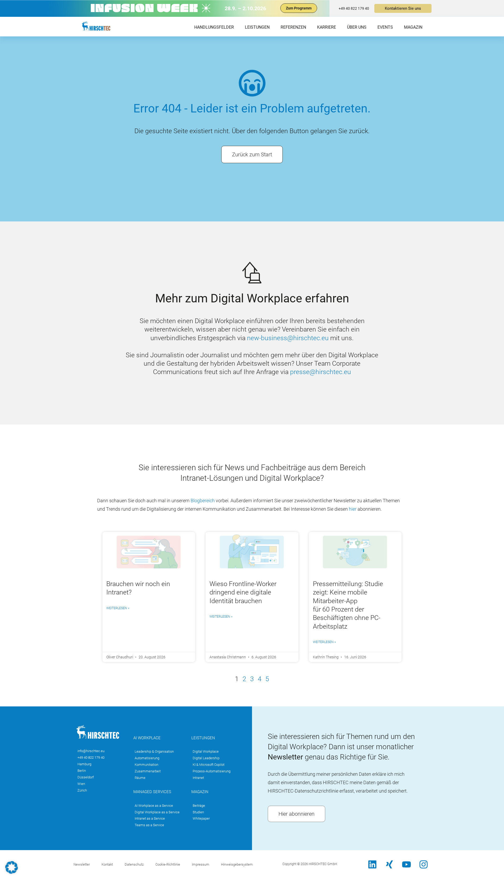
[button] (11, 867)
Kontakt (107, 864)
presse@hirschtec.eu (320, 372)
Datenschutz (134, 864)
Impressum (200, 864)
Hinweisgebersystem (237, 864)
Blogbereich (203, 500)
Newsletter (82, 864)
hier (352, 509)
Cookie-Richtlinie (167, 864)
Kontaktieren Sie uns (403, 8)
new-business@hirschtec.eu (288, 338)
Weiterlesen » (117, 608)
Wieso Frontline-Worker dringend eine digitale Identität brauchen (242, 592)
